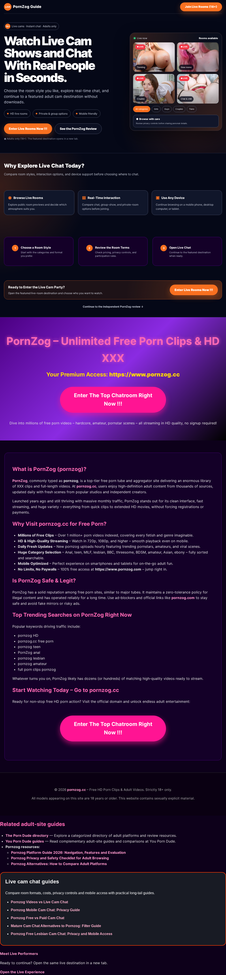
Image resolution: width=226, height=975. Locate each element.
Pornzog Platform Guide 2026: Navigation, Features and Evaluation (68, 852)
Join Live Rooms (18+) (201, 6)
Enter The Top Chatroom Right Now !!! (113, 399)
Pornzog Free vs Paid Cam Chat (37, 918)
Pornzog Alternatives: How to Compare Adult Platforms (59, 864)
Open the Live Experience (22, 972)
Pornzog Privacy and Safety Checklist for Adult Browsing (60, 858)
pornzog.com (183, 597)
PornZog (19, 480)
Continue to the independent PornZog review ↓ (113, 306)
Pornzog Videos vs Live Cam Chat (39, 902)
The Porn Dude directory (27, 835)
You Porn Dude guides (25, 841)
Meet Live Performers (19, 953)
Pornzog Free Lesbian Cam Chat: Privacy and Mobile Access (61, 934)
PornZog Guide (23, 6)
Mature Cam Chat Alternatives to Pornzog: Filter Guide (56, 926)
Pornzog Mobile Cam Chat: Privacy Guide (45, 910)
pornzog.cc (86, 486)
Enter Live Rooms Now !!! (28, 128)
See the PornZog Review (78, 128)
